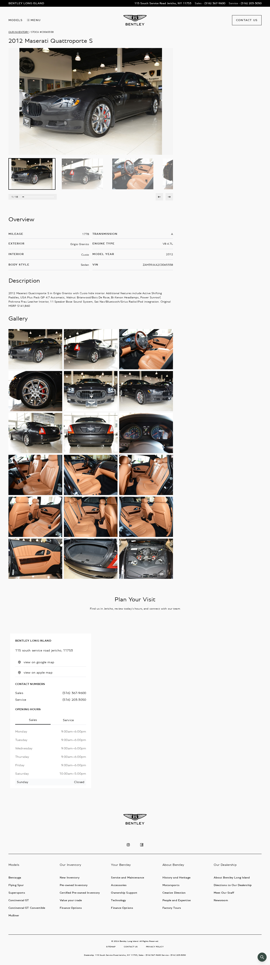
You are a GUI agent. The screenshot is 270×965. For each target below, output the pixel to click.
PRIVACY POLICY (155, 947)
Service (68, 720)
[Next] (169, 196)
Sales (33, 720)
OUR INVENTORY (18, 32)
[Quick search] (262, 957)
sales (19, 693)
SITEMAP (110, 947)
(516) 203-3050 (74, 699)
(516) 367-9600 (74, 693)
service (20, 699)
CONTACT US (131, 947)
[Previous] (159, 196)
